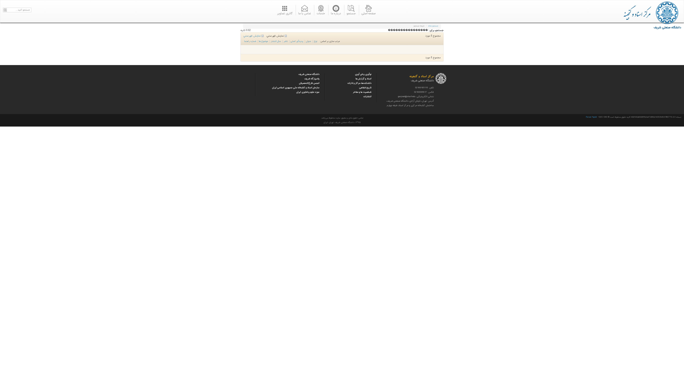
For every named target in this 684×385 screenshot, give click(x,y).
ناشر (286, 41)
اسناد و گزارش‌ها (363, 79)
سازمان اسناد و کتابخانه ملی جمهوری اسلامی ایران (295, 88)
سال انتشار (276, 41)
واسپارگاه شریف (311, 79)
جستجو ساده (433, 26)
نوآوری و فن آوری (363, 74)
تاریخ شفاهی (365, 88)
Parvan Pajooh (591, 117)
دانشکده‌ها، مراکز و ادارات (359, 83)
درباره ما (336, 13)
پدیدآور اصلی (296, 41)
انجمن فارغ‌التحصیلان (309, 83)
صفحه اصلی (368, 13)
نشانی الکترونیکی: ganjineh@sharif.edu (416, 97)
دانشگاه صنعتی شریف (308, 74)
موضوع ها (263, 41)
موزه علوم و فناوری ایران (307, 92)
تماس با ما (304, 13)
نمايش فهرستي (252, 36)
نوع (315, 41)
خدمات (321, 13)
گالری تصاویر (284, 13)
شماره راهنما (250, 41)
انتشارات (367, 97)
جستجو (351, 13)
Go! (5, 10)
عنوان (308, 41)
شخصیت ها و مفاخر (362, 92)
